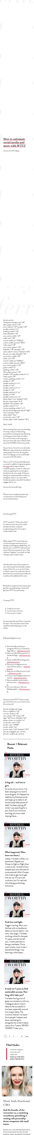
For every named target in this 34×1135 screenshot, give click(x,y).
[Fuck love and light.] (17, 923)
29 (21, 1036)
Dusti (17, 150)
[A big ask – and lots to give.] (17, 785)
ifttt (16, 1054)
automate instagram (16, 1049)
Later (8, 466)
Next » (27, 1036)
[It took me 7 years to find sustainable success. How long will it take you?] (17, 994)
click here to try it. (23, 650)
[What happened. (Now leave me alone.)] (17, 855)
